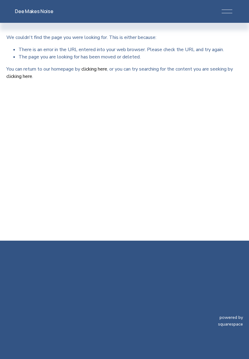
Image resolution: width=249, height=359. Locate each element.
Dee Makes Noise (34, 11)
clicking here (94, 69)
